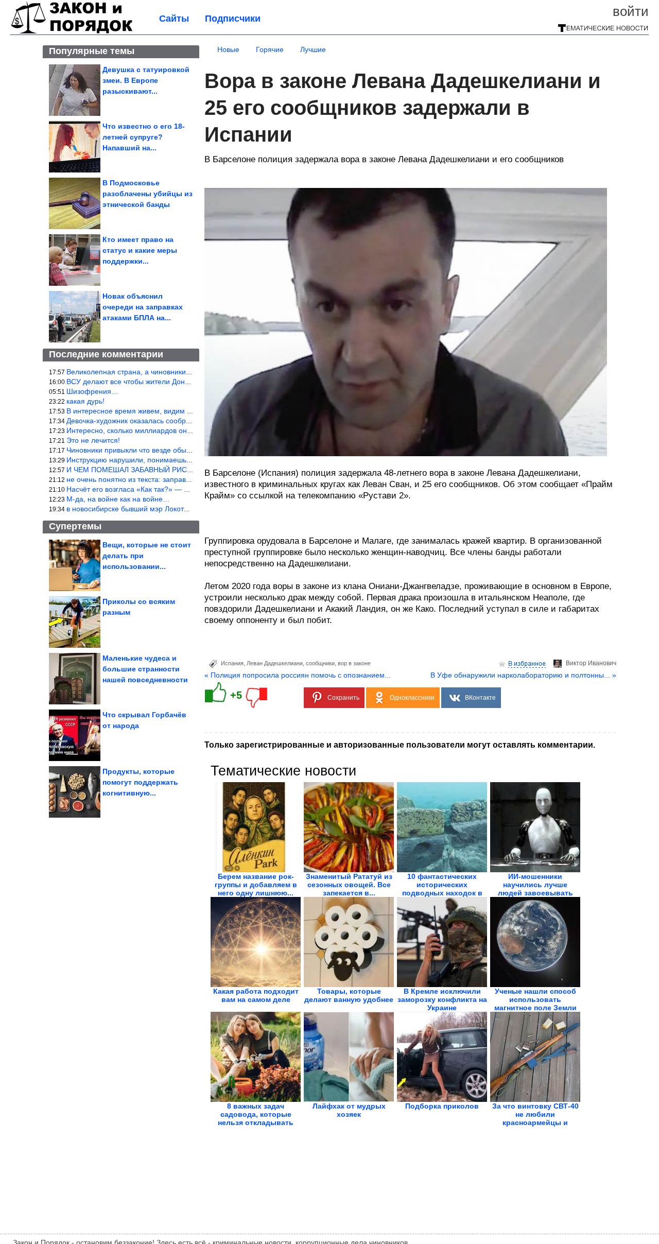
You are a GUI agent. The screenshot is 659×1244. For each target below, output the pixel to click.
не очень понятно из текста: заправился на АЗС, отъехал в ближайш (182, 479)
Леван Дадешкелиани (275, 663)
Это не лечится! (93, 440)
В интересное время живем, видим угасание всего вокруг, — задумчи (183, 411)
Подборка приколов (442, 1106)
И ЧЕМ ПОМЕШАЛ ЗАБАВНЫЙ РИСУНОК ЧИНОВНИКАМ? (164, 469)
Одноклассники (412, 697)
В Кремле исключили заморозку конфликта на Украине (442, 999)
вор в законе (354, 663)
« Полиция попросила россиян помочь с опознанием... (297, 675)
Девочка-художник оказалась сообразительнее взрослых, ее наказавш (185, 421)
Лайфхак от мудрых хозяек (349, 1110)
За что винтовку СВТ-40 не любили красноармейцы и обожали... (535, 1118)
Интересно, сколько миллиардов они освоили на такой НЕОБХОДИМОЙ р (191, 430)
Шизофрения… (92, 391)
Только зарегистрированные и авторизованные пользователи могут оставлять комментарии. (399, 744)
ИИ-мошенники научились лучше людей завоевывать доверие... (535, 888)
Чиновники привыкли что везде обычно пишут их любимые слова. (177, 450)
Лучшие (313, 49)
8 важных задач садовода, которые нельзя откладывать (255, 1114)
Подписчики (233, 18)
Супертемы (75, 526)
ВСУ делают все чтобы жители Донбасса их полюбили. (159, 381)
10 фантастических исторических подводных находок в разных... (442, 888)
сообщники (320, 663)
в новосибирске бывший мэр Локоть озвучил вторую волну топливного (185, 509)
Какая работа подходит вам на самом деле (256, 995)
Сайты (174, 18)
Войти (631, 11)
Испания (232, 663)
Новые (228, 49)
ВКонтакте (480, 697)
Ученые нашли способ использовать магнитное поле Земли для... (535, 1003)
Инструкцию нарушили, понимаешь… (130, 460)
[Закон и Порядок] (71, 32)
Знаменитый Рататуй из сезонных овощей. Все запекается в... (349, 884)
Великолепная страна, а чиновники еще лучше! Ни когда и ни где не (182, 372)
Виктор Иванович (591, 663)
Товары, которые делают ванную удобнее (348, 995)
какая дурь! (85, 401)
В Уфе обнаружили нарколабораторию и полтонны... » (523, 675)
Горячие (270, 49)
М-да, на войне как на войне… (118, 499)
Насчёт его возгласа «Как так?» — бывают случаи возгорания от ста (181, 489)
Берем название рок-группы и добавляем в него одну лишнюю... (256, 884)
